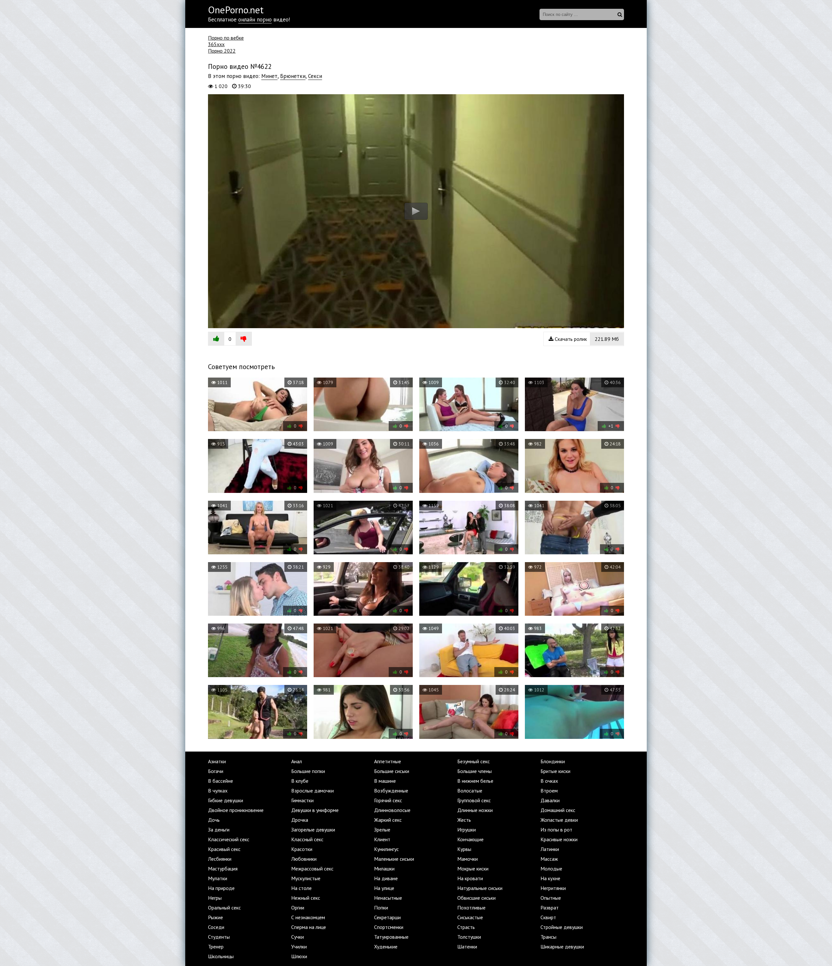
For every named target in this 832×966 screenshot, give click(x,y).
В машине (385, 781)
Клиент (382, 839)
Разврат (549, 907)
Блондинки (552, 761)
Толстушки (469, 937)
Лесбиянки (219, 859)
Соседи (216, 927)
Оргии (297, 907)
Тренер (216, 946)
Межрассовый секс (312, 868)
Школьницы (221, 956)
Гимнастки (302, 800)
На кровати (470, 878)
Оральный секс (224, 907)
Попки (381, 907)
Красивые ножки (559, 839)
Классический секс (228, 839)
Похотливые (471, 907)
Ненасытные (388, 898)
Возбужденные (391, 790)
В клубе (299, 781)
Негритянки (553, 888)
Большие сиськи (391, 771)
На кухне (550, 878)
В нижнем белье (475, 781)
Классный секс (307, 839)
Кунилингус (386, 849)
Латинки (549, 849)
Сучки (297, 937)
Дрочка (299, 820)
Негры (215, 898)
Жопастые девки (559, 820)
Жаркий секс (388, 820)
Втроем (549, 790)
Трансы (548, 937)
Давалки (550, 800)
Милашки (384, 868)
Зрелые (382, 829)
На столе (301, 888)
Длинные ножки (475, 810)
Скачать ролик (586, 339)
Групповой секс (474, 800)
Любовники (304, 859)
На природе (221, 888)
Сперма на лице (308, 927)
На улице (384, 888)
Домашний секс (557, 810)
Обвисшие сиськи (476, 898)
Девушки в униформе (315, 810)
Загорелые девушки (313, 829)
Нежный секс (305, 898)
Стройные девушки (561, 927)
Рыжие (215, 917)
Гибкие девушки (225, 800)
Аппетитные (387, 761)
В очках (549, 781)
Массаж (549, 859)
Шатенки (467, 946)
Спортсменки (388, 927)
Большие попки (308, 771)
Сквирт (548, 917)
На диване (386, 878)
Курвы (464, 849)
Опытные (550, 898)
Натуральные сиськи (479, 888)
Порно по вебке (226, 37)
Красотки (301, 849)
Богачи (215, 771)
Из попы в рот (556, 829)
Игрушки (466, 829)
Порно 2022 (222, 50)
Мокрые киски (472, 868)
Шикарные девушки (562, 946)
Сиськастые (470, 917)
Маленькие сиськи (394, 859)
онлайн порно (255, 19)
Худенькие (385, 946)
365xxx (216, 44)
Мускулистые (305, 878)
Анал (296, 761)
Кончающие (470, 839)
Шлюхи (299, 956)
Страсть (466, 927)
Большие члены (474, 771)
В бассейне (220, 781)
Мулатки (217, 878)
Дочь (214, 820)
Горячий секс (388, 800)
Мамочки (467, 859)
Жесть (464, 820)
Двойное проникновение (236, 810)
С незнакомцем (308, 917)
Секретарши (387, 917)
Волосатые (469, 790)
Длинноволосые (392, 810)
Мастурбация (223, 868)
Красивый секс (224, 849)
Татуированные (391, 937)
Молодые (551, 868)
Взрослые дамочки (312, 790)
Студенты (219, 937)
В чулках (218, 790)
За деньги (218, 829)
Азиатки (217, 761)
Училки (299, 946)
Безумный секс (473, 761)
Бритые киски (555, 771)
